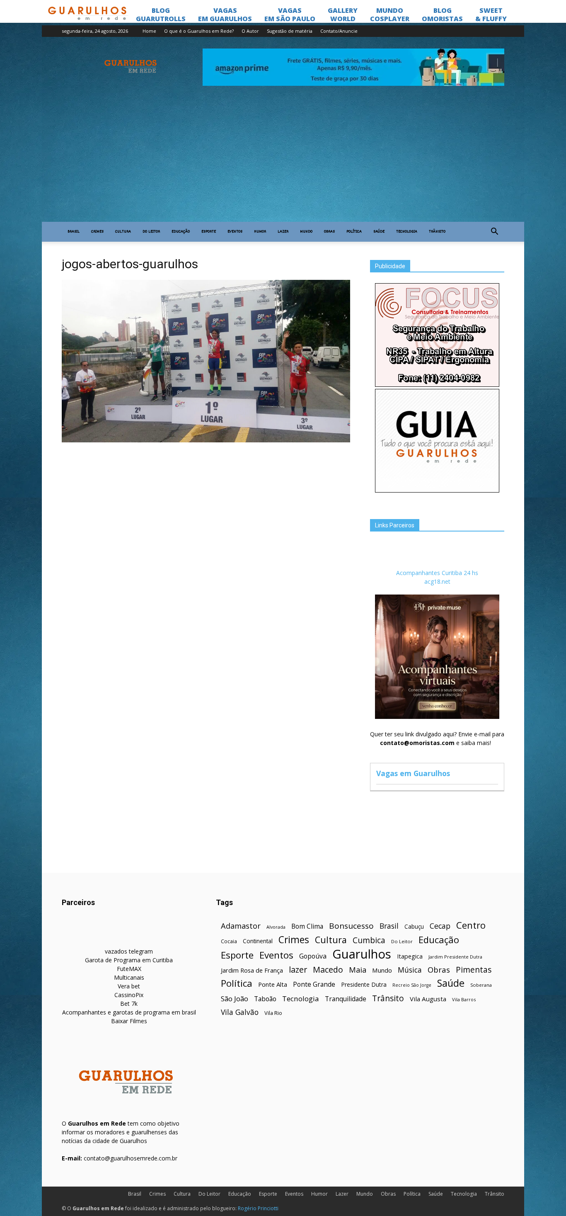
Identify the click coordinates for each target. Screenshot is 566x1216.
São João (234, 998)
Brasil (74, 231)
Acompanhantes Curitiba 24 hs (437, 573)
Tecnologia (406, 231)
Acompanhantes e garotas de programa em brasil (129, 1012)
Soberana (481, 985)
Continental (258, 941)
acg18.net (437, 581)
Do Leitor (151, 231)
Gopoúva (313, 956)
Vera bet (129, 986)
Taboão (265, 999)
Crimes (97, 231)
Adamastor (241, 926)
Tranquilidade (345, 999)
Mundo (306, 231)
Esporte (208, 231)
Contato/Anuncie (339, 31)
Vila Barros (464, 999)
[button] (494, 232)
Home (149, 31)
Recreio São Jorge (411, 985)
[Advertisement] (283, 160)
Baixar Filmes (129, 1021)
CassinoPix (128, 995)
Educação (181, 231)
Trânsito (437, 231)
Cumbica (369, 940)
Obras (329, 231)
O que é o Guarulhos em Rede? (199, 31)
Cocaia (229, 941)
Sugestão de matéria (289, 31)
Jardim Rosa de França (252, 970)
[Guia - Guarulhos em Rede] (437, 490)
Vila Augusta (428, 999)
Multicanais (129, 977)
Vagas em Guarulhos (413, 773)
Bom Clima (307, 926)
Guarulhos (361, 954)
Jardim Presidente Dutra (455, 957)
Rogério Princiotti (258, 1208)
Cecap (440, 926)
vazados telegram (129, 951)
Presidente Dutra (364, 984)
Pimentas (474, 969)
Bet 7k (129, 1003)
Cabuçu (414, 926)
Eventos (234, 231)
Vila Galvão (240, 1012)
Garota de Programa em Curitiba (129, 960)
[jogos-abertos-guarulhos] (206, 440)
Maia (357, 969)
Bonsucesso (351, 926)
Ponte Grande (314, 984)
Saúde (379, 231)
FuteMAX (129, 969)
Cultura (123, 231)
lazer (298, 969)
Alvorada (275, 927)
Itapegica (410, 956)
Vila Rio (273, 1013)
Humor (260, 231)
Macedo (328, 969)
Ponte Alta (272, 984)
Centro (471, 925)
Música (410, 970)
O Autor (250, 31)
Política (354, 231)
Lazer (283, 231)
